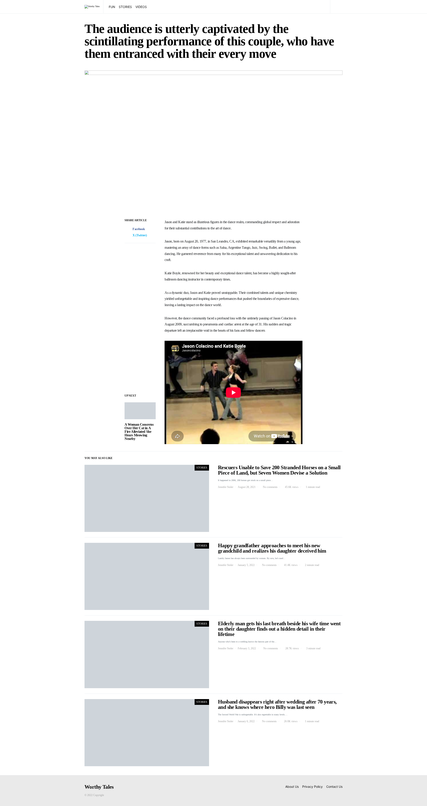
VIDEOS (141, 7)
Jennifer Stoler (225, 487)
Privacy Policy (312, 786)
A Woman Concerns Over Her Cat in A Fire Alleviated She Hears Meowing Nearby (139, 432)
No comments (270, 487)
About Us (292, 786)
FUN (112, 7)
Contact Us (334, 786)
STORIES (125, 7)
